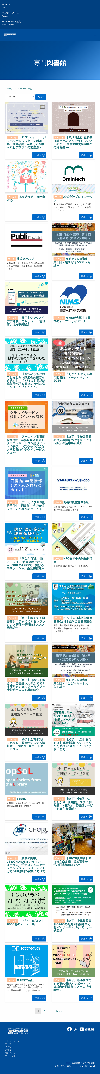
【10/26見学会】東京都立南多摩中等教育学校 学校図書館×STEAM (72, 861)
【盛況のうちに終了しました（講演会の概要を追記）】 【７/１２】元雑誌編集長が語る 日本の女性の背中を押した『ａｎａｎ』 (26, 380)
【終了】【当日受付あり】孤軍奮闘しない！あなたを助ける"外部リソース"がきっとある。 (73, 744)
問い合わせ (10, 1053)
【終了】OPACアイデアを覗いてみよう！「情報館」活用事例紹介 (26, 321)
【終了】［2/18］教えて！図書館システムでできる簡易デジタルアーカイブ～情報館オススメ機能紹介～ (26, 684)
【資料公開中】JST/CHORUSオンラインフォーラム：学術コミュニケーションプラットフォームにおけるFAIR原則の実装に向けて (26, 864)
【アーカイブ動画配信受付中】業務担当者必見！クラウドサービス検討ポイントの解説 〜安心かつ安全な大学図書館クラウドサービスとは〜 (26, 444)
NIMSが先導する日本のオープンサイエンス (72, 319)
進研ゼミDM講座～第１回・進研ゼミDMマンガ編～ (72, 262)
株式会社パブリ (27, 258)
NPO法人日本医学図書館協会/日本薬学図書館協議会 (73, 619)
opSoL (21, 798)
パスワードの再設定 (11, 23)
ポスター (9, 1050)
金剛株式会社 (25, 980)
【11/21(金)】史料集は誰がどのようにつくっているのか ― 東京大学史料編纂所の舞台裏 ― (73, 142)
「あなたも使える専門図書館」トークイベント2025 (73, 377)
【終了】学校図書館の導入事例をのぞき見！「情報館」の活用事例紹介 (72, 440)
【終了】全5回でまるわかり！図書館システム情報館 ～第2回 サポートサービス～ (26, 744)
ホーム (10, 88)
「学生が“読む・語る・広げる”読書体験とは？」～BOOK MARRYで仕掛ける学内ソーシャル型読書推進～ (26, 563)
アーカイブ (10, 1056)
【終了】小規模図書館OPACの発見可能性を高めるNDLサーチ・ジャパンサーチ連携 (73, 925)
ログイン (6, 5)
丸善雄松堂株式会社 (76, 502)
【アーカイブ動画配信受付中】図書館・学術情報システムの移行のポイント (26, 505)
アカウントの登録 (10, 14)
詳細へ (38, 155)
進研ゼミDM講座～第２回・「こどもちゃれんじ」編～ (72, 683)
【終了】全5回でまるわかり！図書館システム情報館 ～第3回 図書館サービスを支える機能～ (73, 803)
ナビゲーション (12, 1041)
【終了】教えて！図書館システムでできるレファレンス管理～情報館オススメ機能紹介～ (26, 622)
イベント (9, 1047)
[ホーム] (9, 34)
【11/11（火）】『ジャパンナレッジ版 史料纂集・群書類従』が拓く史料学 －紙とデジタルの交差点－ (26, 142)
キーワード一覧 (25, 88)
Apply (41, 97)
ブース (8, 1044)
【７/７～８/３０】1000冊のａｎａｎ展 (25, 922)
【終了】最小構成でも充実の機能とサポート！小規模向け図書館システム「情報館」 (73, 985)
